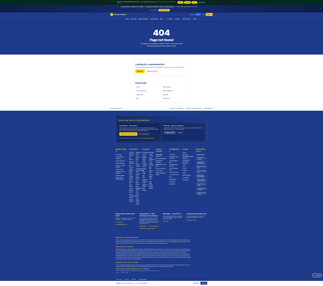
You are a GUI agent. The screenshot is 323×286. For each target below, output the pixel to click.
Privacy (185, 168)
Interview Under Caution (151, 154)
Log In (209, 14)
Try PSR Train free (169, 132)
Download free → (143, 226)
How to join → (166, 221)
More (194, 19)
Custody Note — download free (201, 162)
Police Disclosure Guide (152, 159)
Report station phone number (120, 178)
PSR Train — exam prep (138, 194)
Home (127, 19)
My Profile (131, 158)
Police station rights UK (151, 177)
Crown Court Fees (161, 168)
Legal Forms (139, 94)
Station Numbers (143, 19)
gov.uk (182, 241)
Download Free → (164, 10)
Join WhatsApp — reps (174, 161)
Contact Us (166, 98)
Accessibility (186, 177)
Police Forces (119, 169)
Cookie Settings (143, 279)
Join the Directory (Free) (131, 154)
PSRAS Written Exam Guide (131, 172)
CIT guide (180, 132)
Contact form (146, 268)
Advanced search (152, 71)
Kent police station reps (201, 171)
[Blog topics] (165, 18)
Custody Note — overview (201, 158)
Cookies (185, 170)
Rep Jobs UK (131, 166)
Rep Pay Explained (161, 158)
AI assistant (172, 154)
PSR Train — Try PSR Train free (193, 108)
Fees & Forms (186, 19)
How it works (202, 2)
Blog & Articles (167, 87)
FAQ (137, 98)
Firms (194, 2)
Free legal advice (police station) (151, 185)
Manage (196, 283)
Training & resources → (192, 220)
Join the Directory (141, 90)
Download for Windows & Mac (128, 134)
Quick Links (119, 279)
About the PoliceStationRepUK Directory (188, 156)
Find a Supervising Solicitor (132, 195)
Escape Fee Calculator (159, 161)
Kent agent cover (208, 108)
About (184, 152)
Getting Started (131, 200)
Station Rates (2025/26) (159, 155)
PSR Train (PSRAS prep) (201, 167)
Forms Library (159, 170)
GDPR (184, 172)
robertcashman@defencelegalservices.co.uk (131, 268)
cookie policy (143, 283)
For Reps (169, 19)
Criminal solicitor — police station (201, 180)
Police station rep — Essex (201, 193)
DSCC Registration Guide (139, 188)
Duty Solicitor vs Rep (138, 164)
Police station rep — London (201, 189)
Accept (204, 283)
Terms (184, 165)
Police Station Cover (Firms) (137, 201)
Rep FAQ (150, 167)
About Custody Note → (154, 226)
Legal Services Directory (120, 157)
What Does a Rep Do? (138, 158)
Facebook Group (173, 172)
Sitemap (127, 279)
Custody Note (154, 19)
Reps (180, 2)
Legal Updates (151, 163)
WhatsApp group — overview (174, 157)
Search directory (120, 161)
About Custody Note (144, 134)
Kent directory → (120, 222)
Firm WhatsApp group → (122, 224)
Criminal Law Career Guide (138, 176)
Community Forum (174, 174)
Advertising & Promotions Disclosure (186, 161)
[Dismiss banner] (320, 8)
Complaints (185, 180)
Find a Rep (134, 19)
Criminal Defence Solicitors (120, 172)
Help (203, 14)
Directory (173, 108)
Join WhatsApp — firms (174, 169)
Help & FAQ (151, 171)
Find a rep (140, 71)
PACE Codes (144, 189)
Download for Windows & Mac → (147, 138)
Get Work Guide (137, 182)
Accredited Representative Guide (140, 170)
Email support (172, 179)
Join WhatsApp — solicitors (174, 165)
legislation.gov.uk (175, 241)
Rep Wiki (165, 94)
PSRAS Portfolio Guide (131, 178)
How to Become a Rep (131, 190)
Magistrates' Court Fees (161, 165)
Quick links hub (200, 154)
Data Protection (187, 175)
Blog (161, 19)
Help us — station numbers (120, 166)
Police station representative (200, 176)
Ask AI (198, 14)
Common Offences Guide (145, 181)
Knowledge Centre (145, 153)
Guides (177, 19)
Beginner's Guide (139, 153)
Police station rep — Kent (201, 184)
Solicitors (187, 2)
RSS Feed (133, 279)
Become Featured (131, 162)
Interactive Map (120, 175)
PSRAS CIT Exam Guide (131, 184)
